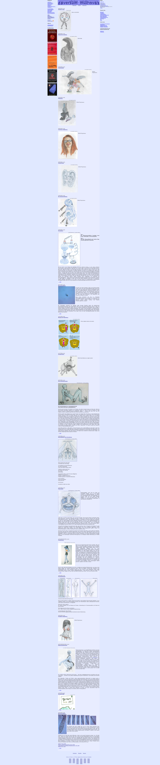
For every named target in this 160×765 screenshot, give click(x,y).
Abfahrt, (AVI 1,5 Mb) (62, 743)
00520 (89, 758)
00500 (70, 759)
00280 (89, 760)
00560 (81, 758)
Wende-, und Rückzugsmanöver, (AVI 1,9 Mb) (66, 744)
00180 (85, 761)
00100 (77, 762)
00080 (81, 762)
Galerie (79, 5)
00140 (70, 762)
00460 (77, 759)
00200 (81, 761)
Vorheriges (75, 753)
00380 (70, 760)
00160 (89, 761)
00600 (74, 758)
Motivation (74, 5)
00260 (70, 761)
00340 (77, 760)
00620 (70, 758)
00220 (77, 761)
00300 (85, 760)
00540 (85, 758)
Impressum (84, 5)
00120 (74, 762)
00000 (81, 763)
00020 (77, 763)
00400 (89, 759)
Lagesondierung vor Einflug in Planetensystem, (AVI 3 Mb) (68, 745)
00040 (89, 762)
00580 (77, 758)
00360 (74, 760)
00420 (85, 759)
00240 (74, 761)
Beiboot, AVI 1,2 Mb (61, 746)
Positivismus (95, 657)
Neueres (84, 753)
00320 (81, 760)
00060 (85, 762)
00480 (74, 759)
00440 (81, 759)
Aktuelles (80, 753)
